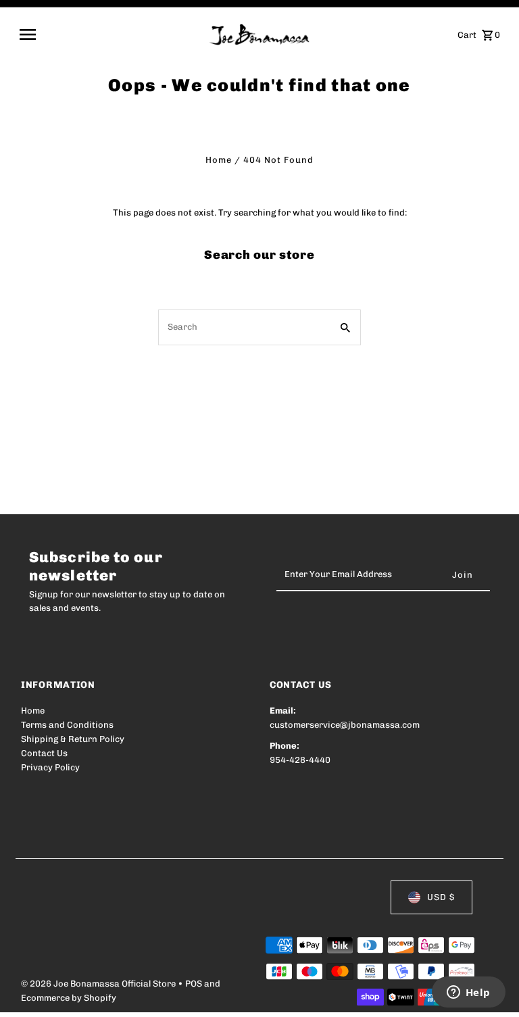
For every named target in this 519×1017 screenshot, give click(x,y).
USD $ (441, 897)
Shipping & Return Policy (72, 739)
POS (193, 983)
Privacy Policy (50, 767)
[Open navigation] (110, 34)
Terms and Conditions (67, 725)
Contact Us (44, 753)
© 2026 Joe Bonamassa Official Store (99, 983)
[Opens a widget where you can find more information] (468, 993)
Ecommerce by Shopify (68, 998)
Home (218, 160)
